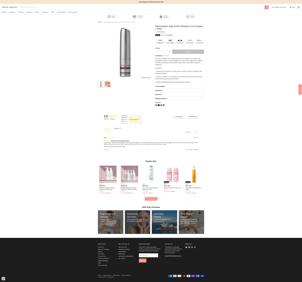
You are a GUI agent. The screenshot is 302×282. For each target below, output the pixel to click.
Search (99, 275)
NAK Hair (166, 189)
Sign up (142, 260)
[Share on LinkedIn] (161, 105)
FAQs (99, 263)
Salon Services (122, 247)
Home (99, 22)
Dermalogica (161, 32)
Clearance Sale (72, 12)
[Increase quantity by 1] (169, 52)
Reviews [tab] (107, 128)
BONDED (101, 191)
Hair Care (12, 12)
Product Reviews (102, 265)
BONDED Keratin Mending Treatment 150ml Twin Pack (129, 188)
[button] (195, 149)
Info (162, 43)
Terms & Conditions (103, 258)
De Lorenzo (145, 191)
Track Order (101, 254)
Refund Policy (116, 275)
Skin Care (21, 12)
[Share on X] (159, 105)
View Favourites (151, 199)
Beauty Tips (121, 254)
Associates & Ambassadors (125, 256)
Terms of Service (107, 275)
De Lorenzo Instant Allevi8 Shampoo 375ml (150, 188)
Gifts (52, 12)
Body (37, 12)
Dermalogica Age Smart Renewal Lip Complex (114, 146)
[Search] (266, 7)
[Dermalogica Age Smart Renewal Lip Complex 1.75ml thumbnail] (101, 84)
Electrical (29, 12)
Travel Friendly (61, 12)
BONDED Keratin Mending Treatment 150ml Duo (107, 188)
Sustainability (122, 251)
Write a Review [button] (193, 116)
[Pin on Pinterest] (164, 105)
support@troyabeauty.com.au (173, 256)
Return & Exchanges (103, 249)
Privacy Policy (102, 256)
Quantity (157, 48)
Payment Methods (103, 260)
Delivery (100, 251)
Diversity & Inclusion (124, 249)
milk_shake (188, 191)
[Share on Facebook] (156, 105)
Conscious (45, 12)
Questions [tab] (116, 128)
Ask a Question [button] (179, 116)
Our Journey (121, 258)
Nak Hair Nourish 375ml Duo (172, 188)
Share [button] (107, 149)
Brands (4, 12)
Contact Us (101, 247)
